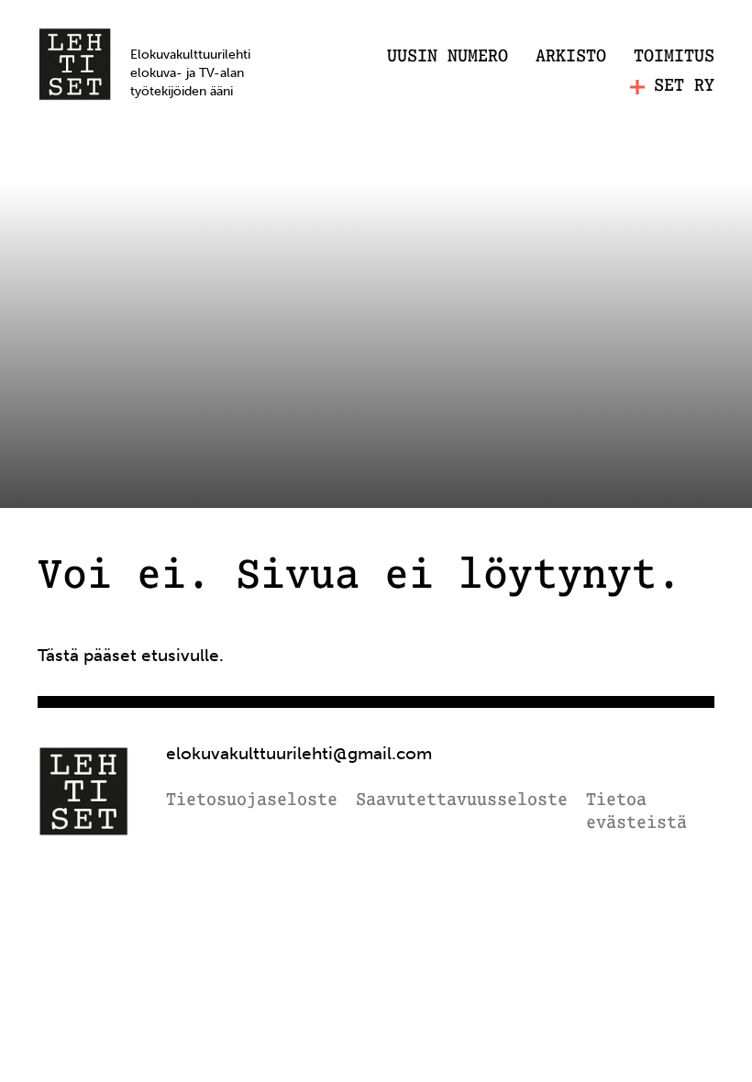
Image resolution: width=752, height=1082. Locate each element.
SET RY (684, 86)
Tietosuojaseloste (251, 800)
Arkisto (571, 57)
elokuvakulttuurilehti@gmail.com (299, 753)
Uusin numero (447, 57)
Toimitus (674, 57)
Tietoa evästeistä (636, 812)
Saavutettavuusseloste (462, 800)
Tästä (58, 655)
